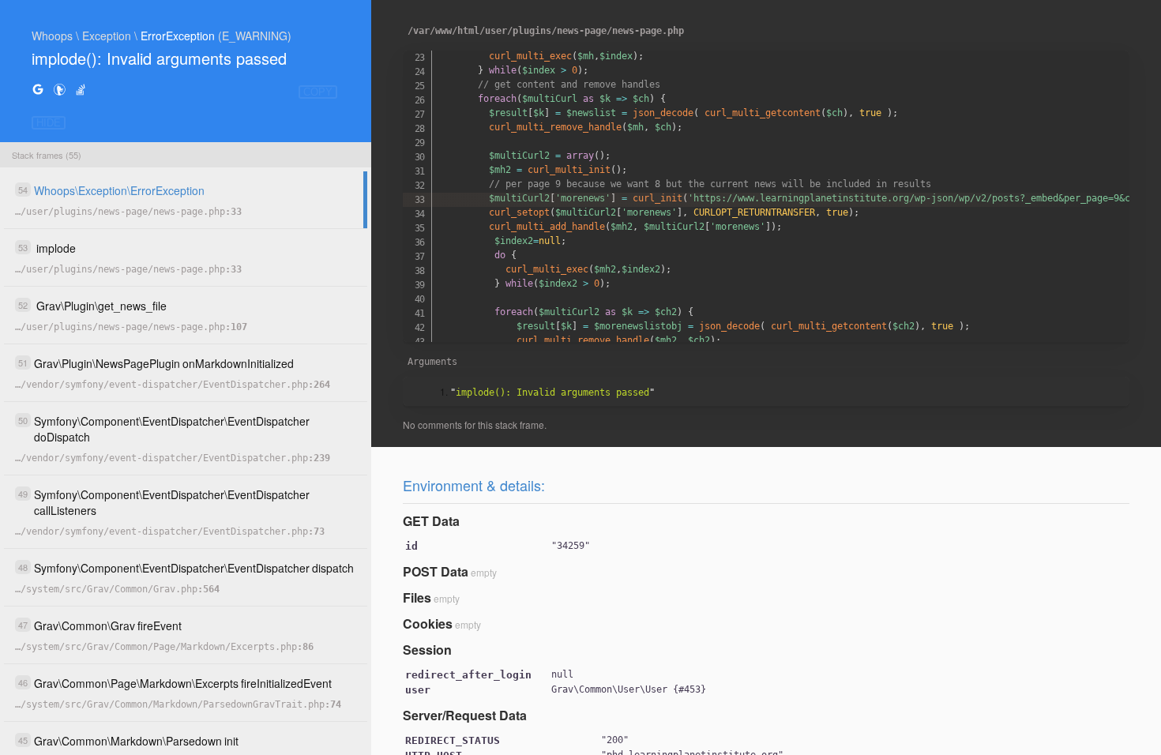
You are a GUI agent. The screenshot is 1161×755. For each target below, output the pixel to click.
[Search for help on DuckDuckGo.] (59, 88)
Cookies (428, 623)
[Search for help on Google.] (38, 88)
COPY (318, 92)
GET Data (431, 521)
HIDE (48, 123)
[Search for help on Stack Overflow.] (80, 88)
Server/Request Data (465, 715)
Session (427, 649)
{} (628, 689)
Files (417, 597)
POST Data (435, 571)
